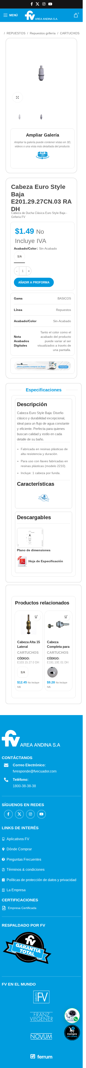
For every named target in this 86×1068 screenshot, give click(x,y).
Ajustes (55, 1059)
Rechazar (34, 1059)
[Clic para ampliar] (17, 97)
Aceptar (13, 1059)
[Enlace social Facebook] (31, 4)
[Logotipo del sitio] (41, 15)
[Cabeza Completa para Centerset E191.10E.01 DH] (58, 624)
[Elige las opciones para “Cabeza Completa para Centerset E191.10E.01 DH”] (66, 617)
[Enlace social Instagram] (44, 4)
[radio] (19, 256)
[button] (72, 1015)
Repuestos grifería (43, 33)
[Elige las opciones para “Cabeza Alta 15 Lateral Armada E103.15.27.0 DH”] (36, 617)
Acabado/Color (25, 248)
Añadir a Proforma (33, 282)
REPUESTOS (16, 33)
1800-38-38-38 (24, 786)
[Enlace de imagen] (27, 947)
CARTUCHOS (69, 33)
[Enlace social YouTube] (50, 4)
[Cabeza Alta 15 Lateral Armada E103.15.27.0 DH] (29, 624)
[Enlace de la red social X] (37, 4)
